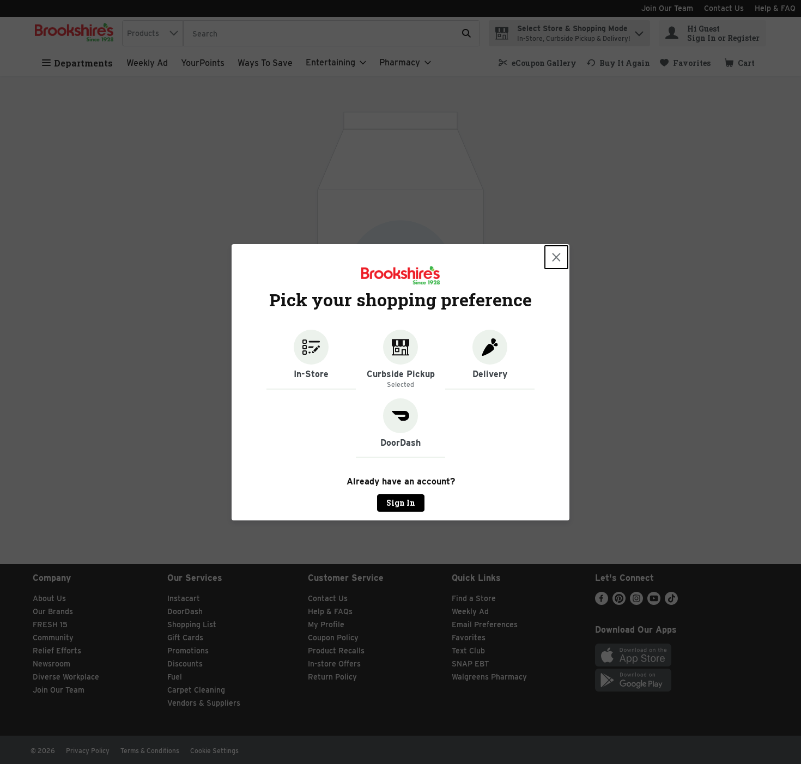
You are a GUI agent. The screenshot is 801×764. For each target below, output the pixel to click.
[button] (311, 360)
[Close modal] (556, 257)
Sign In (400, 503)
